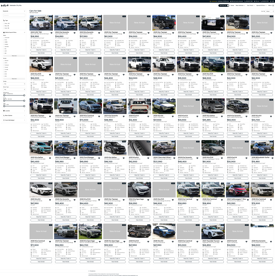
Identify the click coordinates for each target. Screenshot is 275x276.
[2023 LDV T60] (41, 22)
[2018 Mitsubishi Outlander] (262, 148)
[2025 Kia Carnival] (90, 106)
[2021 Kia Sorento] (115, 106)
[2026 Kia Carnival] (188, 189)
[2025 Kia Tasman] (115, 22)
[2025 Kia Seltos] (213, 106)
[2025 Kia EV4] (213, 148)
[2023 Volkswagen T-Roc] (237, 189)
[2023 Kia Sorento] (90, 22)
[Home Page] (4, 5)
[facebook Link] (271, 1)
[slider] (4, 95)
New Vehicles (240, 5)
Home (232, 5)
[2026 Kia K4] (139, 106)
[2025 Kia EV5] (41, 64)
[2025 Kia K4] (164, 106)
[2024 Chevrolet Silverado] (164, 148)
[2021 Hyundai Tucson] (213, 231)
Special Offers (261, 5)
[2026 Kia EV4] (90, 189)
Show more (14, 55)
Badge (4, 81)
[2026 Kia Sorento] (66, 189)
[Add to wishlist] (51, 33)
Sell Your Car (223, 5)
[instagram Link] (273, 1)
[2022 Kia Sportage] (139, 189)
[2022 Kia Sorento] (66, 22)
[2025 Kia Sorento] (237, 106)
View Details (41, 53)
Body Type (6, 87)
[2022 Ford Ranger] (66, 148)
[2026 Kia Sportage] (90, 231)
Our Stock (250, 5)
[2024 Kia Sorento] (188, 148)
